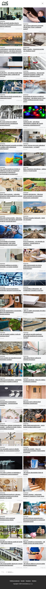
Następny (10, 572)
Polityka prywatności (15, 581)
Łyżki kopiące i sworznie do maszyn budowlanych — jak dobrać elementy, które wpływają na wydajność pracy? (11, 50)
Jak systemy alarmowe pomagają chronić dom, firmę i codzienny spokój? (33, 27)
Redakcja (34, 581)
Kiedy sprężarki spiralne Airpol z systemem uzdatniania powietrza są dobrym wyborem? (11, 24)
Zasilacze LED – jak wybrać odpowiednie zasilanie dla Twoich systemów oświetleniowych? (33, 123)
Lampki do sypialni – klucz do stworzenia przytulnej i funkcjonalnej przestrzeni (34, 450)
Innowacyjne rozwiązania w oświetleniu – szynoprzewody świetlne (9, 403)
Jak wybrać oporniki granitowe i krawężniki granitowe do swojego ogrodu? (33, 336)
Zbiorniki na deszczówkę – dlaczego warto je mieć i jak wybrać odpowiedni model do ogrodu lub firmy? (11, 219)
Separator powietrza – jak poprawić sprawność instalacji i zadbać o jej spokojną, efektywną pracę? (33, 74)
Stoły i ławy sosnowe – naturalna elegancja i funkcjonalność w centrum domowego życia (11, 196)
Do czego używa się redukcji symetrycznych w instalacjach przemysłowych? (9, 123)
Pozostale (2, 21)
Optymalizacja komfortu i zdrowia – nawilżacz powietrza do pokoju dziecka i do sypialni (10, 496)
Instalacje (2, 239)
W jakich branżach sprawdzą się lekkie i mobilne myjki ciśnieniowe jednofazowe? (11, 147)
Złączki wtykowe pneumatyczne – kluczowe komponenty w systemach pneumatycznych (34, 519)
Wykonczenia (26, 47)
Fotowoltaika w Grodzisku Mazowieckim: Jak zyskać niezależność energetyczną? (8, 243)
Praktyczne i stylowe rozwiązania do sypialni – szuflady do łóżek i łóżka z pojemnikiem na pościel (11, 427)
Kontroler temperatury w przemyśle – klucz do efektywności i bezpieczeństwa (11, 312)
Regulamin (28, 581)
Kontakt (23, 581)
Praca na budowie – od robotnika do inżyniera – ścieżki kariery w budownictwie (34, 243)
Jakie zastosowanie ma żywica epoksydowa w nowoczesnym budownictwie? (32, 266)
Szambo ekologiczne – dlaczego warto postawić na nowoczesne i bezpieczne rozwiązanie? (33, 196)
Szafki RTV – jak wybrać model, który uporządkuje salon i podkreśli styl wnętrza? (11, 74)
